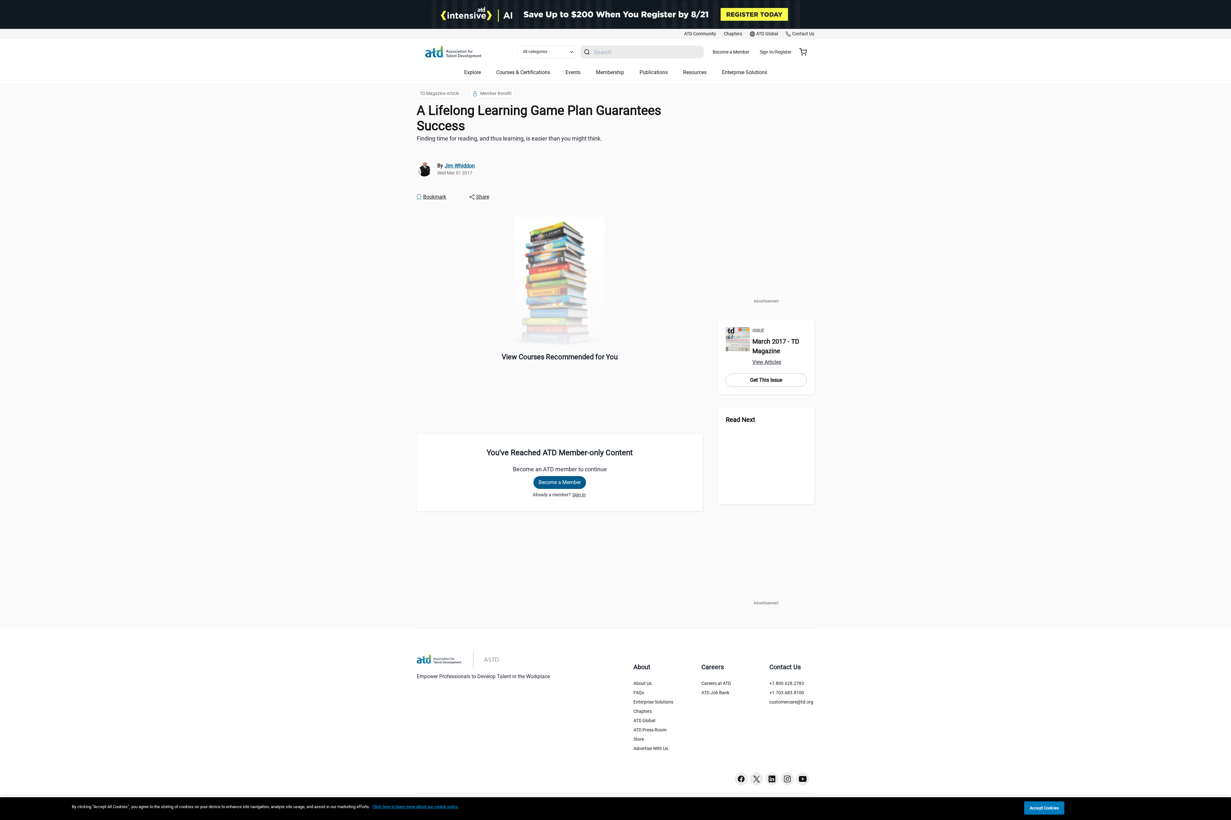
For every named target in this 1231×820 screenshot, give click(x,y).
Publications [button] (654, 72)
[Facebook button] (741, 779)
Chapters (642, 711)
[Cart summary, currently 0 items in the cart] (805, 52)
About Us (642, 683)
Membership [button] (610, 72)
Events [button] (573, 72)
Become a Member (731, 52)
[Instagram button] (787, 779)
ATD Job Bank (715, 692)
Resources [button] (695, 72)
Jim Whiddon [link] (460, 166)
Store (638, 739)
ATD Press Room (649, 729)
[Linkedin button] (772, 779)
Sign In (579, 494)
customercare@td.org (791, 702)
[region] (615, 808)
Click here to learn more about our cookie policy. (415, 806)
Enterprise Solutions (653, 702)
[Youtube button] (802, 779)
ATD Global (644, 720)
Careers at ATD (716, 683)
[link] (700, 34)
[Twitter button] (756, 779)
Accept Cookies (1044, 808)
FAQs (638, 692)
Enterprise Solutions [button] (744, 72)
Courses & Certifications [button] (523, 72)
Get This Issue (766, 380)
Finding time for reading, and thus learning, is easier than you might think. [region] (509, 138)
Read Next (740, 419)
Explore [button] (472, 72)
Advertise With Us (650, 748)
